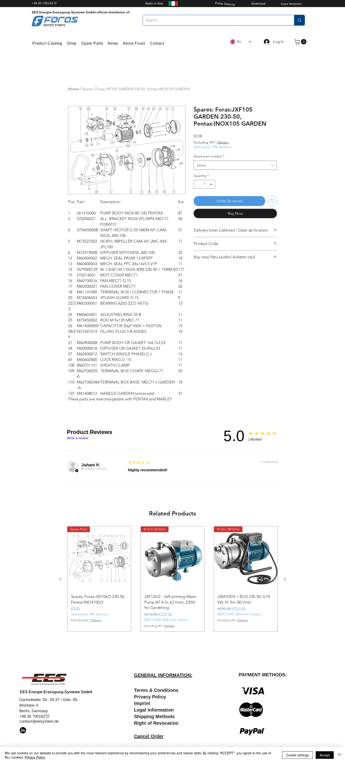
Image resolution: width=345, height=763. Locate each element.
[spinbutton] (204, 184)
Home (73, 89)
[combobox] (235, 165)
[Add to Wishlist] (272, 201)
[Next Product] (285, 579)
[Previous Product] (60, 579)
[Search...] (299, 20)
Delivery (223, 142)
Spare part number (209, 156)
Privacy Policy (35, 757)
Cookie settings (297, 755)
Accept (325, 755)
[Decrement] (197, 184)
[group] (173, 579)
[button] (301, 41)
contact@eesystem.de (39, 721)
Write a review (77, 438)
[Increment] (212, 184)
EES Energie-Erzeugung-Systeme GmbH (56, 692)
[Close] (339, 755)
